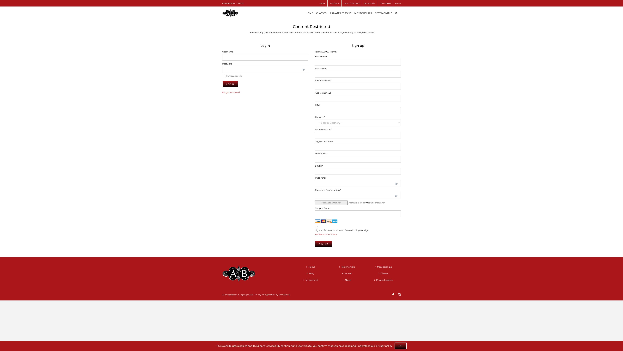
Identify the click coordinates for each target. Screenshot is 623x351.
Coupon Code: (322, 208)
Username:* (321, 153)
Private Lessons (384, 280)
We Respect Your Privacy (326, 234)
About (348, 280)
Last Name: (321, 68)
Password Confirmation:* (328, 190)
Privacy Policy (261, 295)
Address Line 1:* (323, 80)
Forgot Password (231, 92)
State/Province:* (323, 129)
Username (227, 51)
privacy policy (384, 345)
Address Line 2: (323, 92)
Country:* (320, 117)
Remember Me (234, 76)
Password (227, 63)
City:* (317, 105)
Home (311, 267)
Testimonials (348, 267)
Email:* (319, 165)
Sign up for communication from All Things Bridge (341, 230)
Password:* (320, 177)
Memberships (384, 267)
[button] (396, 13)
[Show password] (303, 69)
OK (401, 345)
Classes (384, 273)
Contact (348, 273)
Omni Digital (284, 295)
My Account (311, 280)
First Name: (321, 56)
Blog (311, 273)
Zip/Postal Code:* (324, 141)
